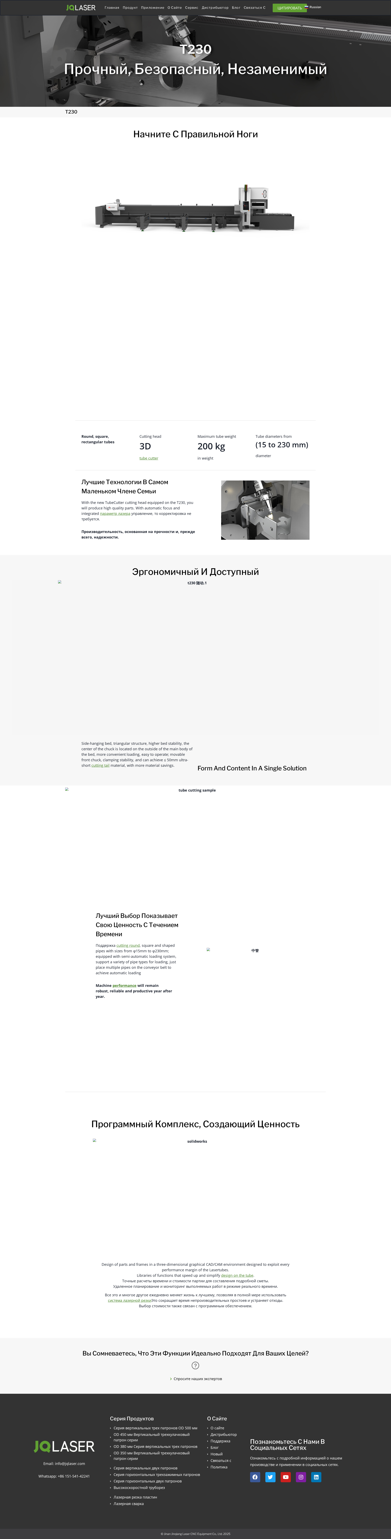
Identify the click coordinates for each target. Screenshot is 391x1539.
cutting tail (100, 765)
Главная (112, 8)
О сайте (175, 8)
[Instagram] (301, 1477)
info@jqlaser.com (70, 1463)
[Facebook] (255, 1477)
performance (124, 985)
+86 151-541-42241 (74, 1476)
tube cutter (148, 458)
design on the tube (237, 1275)
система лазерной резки (129, 1300)
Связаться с (255, 8)
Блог (236, 8)
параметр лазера (115, 513)
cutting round (128, 945)
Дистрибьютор (215, 8)
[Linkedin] (316, 1477)
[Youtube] (286, 1477)
